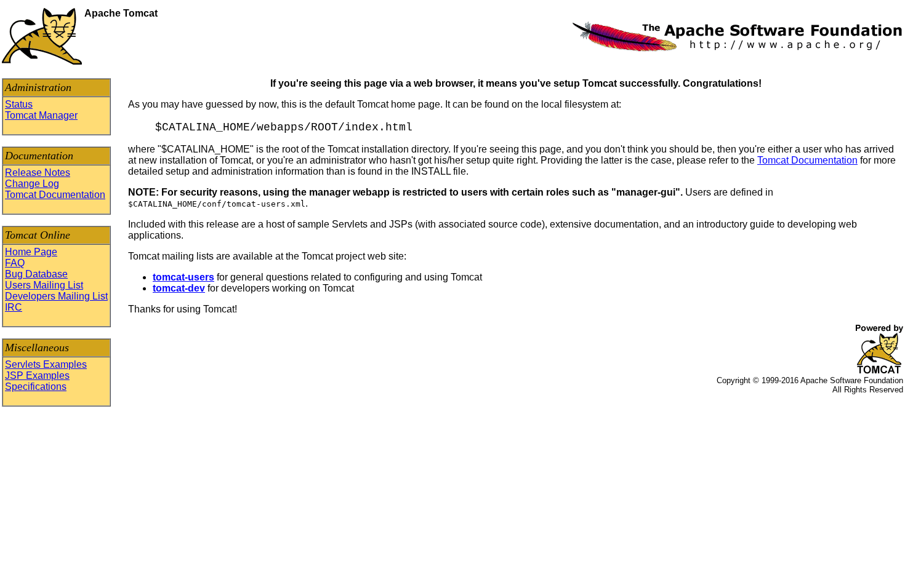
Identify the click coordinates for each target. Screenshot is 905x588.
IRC (13, 307)
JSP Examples (37, 375)
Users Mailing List (44, 285)
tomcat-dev (179, 288)
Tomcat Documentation (55, 194)
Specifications (35, 386)
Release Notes (37, 172)
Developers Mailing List (56, 296)
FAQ (15, 263)
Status (19, 104)
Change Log (32, 183)
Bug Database (36, 274)
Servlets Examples (46, 364)
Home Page (31, 252)
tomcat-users (183, 277)
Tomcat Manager (41, 115)
